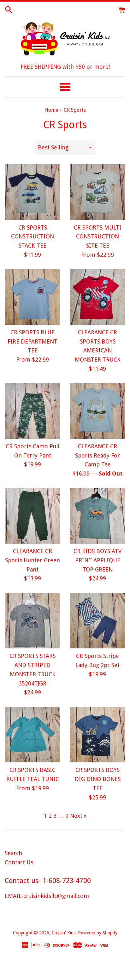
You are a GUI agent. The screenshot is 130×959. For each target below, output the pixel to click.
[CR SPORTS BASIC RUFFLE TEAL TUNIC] (32, 734)
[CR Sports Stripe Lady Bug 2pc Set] (97, 620)
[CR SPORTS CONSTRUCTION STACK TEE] (32, 192)
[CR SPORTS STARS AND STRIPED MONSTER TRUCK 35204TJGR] (32, 620)
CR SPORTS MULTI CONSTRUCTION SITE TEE (97, 236)
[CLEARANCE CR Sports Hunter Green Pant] (32, 516)
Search (13, 853)
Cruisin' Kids (63, 932)
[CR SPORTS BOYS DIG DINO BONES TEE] (97, 734)
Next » (78, 815)
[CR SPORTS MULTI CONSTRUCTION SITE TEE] (97, 192)
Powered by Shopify (97, 932)
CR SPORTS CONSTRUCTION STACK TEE (32, 236)
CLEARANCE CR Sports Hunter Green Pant (32, 560)
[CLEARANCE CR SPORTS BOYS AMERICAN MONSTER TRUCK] (97, 297)
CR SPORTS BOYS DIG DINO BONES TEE (98, 779)
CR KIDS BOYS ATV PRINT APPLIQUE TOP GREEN (97, 560)
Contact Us (19, 862)
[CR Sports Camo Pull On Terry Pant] (32, 411)
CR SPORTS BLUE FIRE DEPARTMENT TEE (32, 341)
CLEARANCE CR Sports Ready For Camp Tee (97, 455)
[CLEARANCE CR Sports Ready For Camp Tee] (97, 411)
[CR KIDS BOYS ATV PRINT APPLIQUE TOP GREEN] (97, 516)
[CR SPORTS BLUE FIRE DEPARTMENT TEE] (32, 297)
